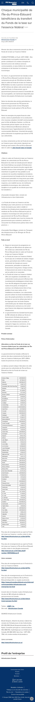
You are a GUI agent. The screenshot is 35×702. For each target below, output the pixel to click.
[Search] (32, 3)
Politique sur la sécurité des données (17, 690)
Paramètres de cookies (22, 692)
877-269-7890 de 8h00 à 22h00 (17, 681)
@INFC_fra (10, 606)
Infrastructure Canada (8, 658)
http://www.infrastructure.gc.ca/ (11, 642)
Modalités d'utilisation (17, 687)
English (26, 27)
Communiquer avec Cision (17, 669)
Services (16, 676)
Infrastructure (15, 608)
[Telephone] (27, 3)
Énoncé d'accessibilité (17, 694)
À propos (17, 674)
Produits (17, 671)
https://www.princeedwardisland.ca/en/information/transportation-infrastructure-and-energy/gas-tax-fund (17, 584)
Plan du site (9, 692)
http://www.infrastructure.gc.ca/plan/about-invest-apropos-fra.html (15, 600)
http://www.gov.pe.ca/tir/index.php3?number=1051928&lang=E (13, 552)
